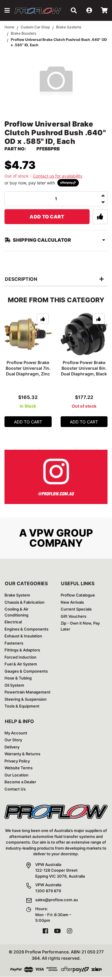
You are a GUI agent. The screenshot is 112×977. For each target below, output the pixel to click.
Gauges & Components (26, 671)
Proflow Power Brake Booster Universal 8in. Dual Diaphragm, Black (84, 368)
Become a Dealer (20, 781)
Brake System (17, 595)
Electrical (13, 622)
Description (21, 279)
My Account (15, 733)
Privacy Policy (17, 761)
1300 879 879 (48, 890)
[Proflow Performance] (38, 10)
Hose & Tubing (18, 678)
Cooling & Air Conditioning (16, 612)
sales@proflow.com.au (56, 899)
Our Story (13, 739)
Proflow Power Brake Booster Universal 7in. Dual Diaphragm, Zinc (28, 368)
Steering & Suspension (25, 699)
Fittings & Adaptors (22, 650)
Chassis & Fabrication (24, 602)
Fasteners (13, 643)
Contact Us (15, 789)
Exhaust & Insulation (23, 636)
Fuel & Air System (20, 664)
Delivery (11, 747)
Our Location (16, 775)
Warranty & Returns (22, 753)
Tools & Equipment (21, 706)
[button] (7, 10)
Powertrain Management (27, 692)
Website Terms (18, 767)
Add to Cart (47, 217)
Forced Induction (20, 657)
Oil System (14, 685)
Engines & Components (26, 629)
